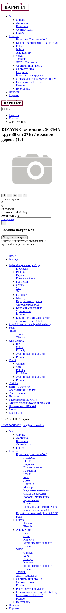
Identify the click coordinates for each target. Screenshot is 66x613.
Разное (20, 85)
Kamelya (21, 350)
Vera (18, 366)
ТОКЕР (21, 59)
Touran (20, 334)
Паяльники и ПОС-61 (29, 82)
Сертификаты (24, 29)
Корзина (14, 95)
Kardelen (21, 373)
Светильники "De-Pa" (30, 65)
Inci (18, 343)
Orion (19, 347)
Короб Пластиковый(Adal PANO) (37, 42)
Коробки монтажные (29, 307)
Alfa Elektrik (23, 52)
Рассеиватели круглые (30, 75)
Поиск (20, 32)
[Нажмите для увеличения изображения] (33, 190)
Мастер (20, 298)
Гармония (22, 281)
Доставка (22, 23)
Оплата (20, 19)
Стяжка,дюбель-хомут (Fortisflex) (36, 78)
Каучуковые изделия (29, 301)
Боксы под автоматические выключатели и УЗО (33, 319)
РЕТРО (20, 271)
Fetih (19, 46)
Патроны (21, 72)
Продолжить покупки (14, 237)
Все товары (23, 88)
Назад (12, 255)
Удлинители (23, 311)
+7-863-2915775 (11, 425)
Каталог (14, 36)
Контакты (22, 26)
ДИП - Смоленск (26, 62)
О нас (12, 16)
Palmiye (20, 370)
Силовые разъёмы (27, 304)
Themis (20, 337)
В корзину (7, 219)
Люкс (19, 291)
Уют (18, 288)
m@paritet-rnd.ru (33, 425)
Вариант (21, 275)
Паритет (21, 294)
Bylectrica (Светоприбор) (31, 39)
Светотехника (25, 68)
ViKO (19, 55)
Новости (14, 91)
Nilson (20, 49)
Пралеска (22, 268)
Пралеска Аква (25, 278)
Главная (14, 115)
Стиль (20, 284)
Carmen (20, 363)
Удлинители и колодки (30, 353)
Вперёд (13, 259)
